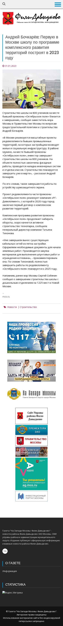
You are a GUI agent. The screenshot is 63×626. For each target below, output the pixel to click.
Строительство (28, 307)
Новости (12, 307)
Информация (9, 571)
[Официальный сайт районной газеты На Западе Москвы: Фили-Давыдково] (31, 19)
